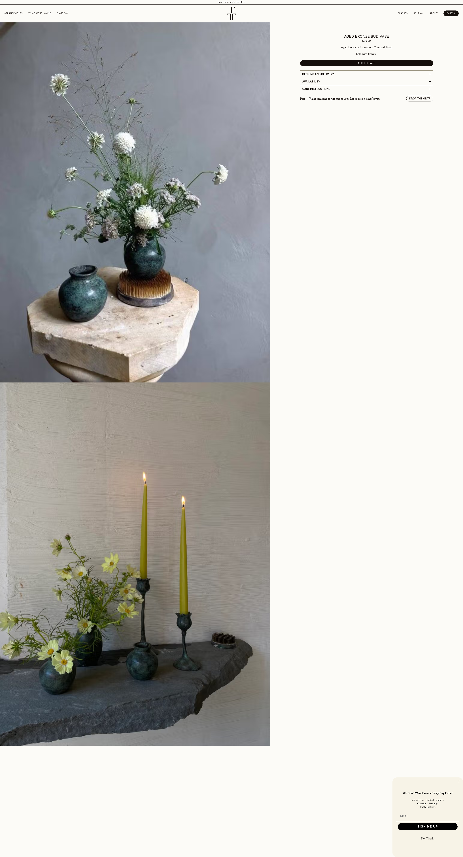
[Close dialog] (459, 781)
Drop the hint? (419, 98)
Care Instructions (316, 88)
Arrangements (13, 13)
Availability (311, 81)
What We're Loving (39, 13)
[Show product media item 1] (135, 202)
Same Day (62, 13)
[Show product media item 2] (135, 564)
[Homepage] (231, 13)
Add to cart (366, 63)
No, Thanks (428, 838)
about (434, 13)
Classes (403, 13)
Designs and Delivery (318, 74)
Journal (418, 13)
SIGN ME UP (427, 826)
